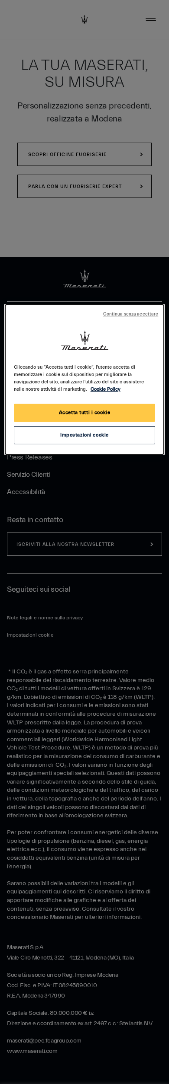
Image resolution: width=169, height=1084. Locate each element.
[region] (84, 379)
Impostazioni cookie (84, 435)
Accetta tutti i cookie (84, 412)
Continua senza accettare (131, 314)
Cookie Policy (105, 389)
